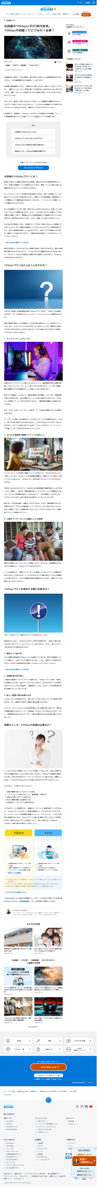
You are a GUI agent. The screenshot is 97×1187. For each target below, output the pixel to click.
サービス (80, 3)
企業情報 (87, 3)
